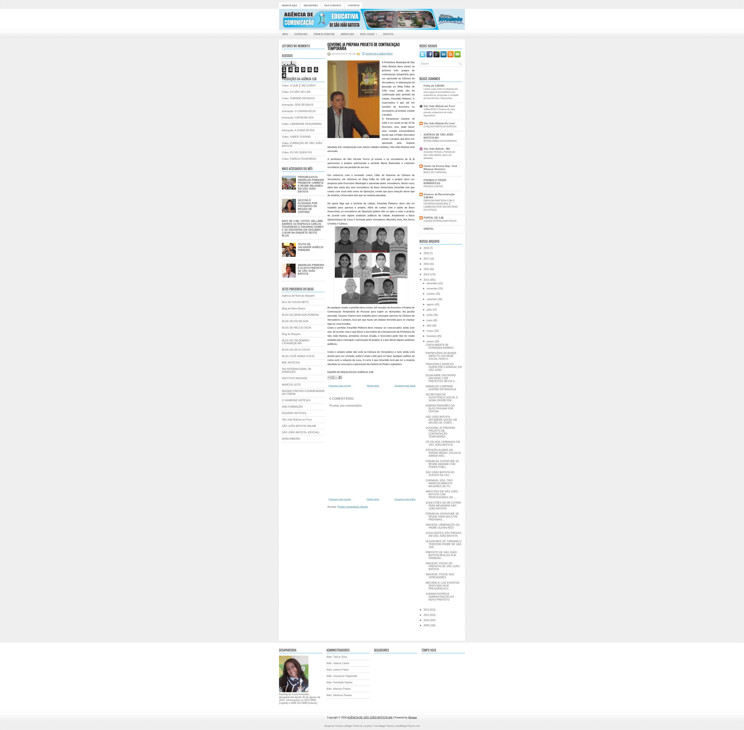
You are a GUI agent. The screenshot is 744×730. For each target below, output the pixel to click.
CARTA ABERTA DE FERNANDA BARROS (440, 346)
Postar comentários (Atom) (353, 506)
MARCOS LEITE (291, 384)
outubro (431, 293)
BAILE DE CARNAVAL (435, 172)
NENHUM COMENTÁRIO (379, 54)
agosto (431, 304)
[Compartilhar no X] (336, 377)
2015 (427, 269)
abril (429, 325)
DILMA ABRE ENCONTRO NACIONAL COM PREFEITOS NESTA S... (441, 378)
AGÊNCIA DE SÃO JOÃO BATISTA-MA (438, 136)
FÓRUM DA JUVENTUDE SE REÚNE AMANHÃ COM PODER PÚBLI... (442, 464)
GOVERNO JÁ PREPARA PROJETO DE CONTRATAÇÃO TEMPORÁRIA (363, 46)
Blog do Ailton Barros (294, 308)
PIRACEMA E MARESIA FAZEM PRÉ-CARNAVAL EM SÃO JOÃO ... (444, 367)
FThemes (339, 726)
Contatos (388, 34)
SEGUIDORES (311, 5)
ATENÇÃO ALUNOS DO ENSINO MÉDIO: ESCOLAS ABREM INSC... (443, 453)
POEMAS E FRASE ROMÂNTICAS (435, 182)
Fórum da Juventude (324, 34)
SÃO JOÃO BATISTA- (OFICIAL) (300, 432)
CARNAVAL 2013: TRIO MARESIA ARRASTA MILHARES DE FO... (439, 483)
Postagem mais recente (340, 386)
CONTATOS (353, 5)
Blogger (412, 717)
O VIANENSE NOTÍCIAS (296, 400)
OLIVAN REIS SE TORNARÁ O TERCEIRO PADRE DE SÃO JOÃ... (444, 544)
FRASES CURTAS (433, 186)
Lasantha (367, 726)
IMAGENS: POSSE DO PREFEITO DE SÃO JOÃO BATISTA (443, 566)
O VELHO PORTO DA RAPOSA (440, 126)
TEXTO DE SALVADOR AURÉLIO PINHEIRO (310, 247)
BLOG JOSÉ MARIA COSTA (298, 356)
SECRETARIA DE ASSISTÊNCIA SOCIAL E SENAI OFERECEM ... (442, 397)
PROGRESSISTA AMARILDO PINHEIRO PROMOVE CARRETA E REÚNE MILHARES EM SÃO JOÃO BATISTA (311, 184)
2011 (427, 615)
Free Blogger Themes (384, 726)
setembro (432, 299)
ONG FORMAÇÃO (292, 406)
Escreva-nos (300, 34)
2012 (427, 609)
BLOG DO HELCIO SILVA (296, 327)
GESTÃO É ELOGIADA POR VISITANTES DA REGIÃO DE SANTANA (307, 206)
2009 (427, 625)
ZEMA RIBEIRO (291, 438)
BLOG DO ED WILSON (295, 321)
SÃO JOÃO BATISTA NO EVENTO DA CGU (440, 474)
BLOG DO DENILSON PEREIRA (300, 314)
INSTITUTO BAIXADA (294, 378)
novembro (432, 288)
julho (430, 309)
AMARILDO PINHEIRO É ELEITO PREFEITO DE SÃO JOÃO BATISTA (311, 269)
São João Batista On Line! (439, 123)
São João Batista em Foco (297, 419)
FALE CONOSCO (332, 5)
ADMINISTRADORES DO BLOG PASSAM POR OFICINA (440, 408)
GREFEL (429, 228)
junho (430, 314)
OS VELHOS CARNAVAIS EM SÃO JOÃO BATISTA (443, 443)
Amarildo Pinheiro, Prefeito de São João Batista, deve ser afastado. (439, 155)
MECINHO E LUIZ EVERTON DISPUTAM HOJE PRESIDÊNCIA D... (442, 585)
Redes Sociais (368, 34)
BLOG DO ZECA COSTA (296, 349)
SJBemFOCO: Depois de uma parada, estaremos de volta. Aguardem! (439, 112)
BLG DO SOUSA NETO (295, 302)
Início (285, 34)
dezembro (432, 283)
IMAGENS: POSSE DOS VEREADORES (440, 576)
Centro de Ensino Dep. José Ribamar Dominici (440, 168)
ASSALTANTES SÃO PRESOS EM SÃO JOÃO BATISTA (443, 534)
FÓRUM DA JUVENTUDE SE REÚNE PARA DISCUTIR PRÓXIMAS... (442, 516)
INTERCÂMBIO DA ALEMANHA (440, 141)
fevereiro (432, 336)
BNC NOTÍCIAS (291, 362)
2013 (427, 279)
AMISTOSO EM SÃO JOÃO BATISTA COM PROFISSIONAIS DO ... (442, 494)
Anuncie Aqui (347, 34)
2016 (427, 263)
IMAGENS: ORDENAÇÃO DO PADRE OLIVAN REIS (443, 526)
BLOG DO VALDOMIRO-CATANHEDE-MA (296, 342)
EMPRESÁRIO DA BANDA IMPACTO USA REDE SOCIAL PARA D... (441, 356)
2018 (427, 253)
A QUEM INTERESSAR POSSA (440, 221)
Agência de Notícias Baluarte (298, 295)
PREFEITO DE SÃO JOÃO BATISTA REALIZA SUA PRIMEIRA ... (441, 555)
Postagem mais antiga (405, 386)
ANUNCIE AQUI (289, 5)
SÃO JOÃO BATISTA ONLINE (299, 426)
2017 (427, 258)
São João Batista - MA (437, 148)
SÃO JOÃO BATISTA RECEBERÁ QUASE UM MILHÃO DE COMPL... (441, 419)
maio (430, 320)
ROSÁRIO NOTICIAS (294, 413)
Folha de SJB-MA (434, 85)
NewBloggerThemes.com (408, 726)
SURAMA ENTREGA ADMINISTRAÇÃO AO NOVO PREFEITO (440, 596)
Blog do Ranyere (291, 334)
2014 (427, 274)
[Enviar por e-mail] (329, 377)
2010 (427, 620)
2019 (427, 248)
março (430, 330)
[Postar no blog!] (333, 377)
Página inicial (373, 386)
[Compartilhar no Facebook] (340, 377)
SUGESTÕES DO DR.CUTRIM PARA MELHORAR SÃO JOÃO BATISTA (443, 505)
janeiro (431, 341)
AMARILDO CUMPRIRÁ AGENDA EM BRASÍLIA (441, 388)
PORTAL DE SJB (433, 217)
